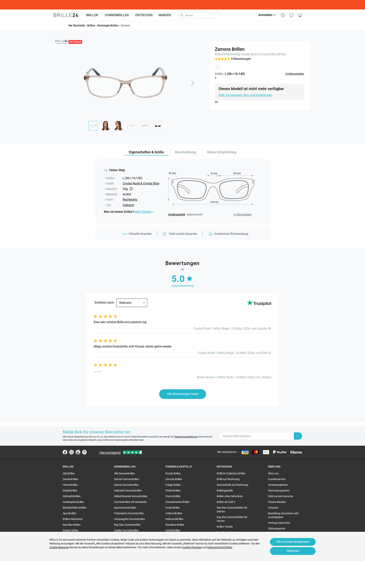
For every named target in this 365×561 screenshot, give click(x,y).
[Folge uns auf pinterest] (84, 452)
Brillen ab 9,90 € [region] (226, 501)
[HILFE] (283, 15)
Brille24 (220, 54)
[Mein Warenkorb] (300, 15)
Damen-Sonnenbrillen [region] (126, 479)
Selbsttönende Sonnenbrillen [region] (131, 496)
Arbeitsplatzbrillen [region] (73, 501)
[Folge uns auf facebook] (65, 452)
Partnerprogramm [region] (279, 490)
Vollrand (128, 205)
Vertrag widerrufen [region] (279, 522)
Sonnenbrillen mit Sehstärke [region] (130, 501)
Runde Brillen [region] (173, 473)
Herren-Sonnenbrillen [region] (126, 484)
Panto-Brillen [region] (173, 496)
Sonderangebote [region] (278, 484)
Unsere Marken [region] (277, 501)
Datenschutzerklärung (186, 436)
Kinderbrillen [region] (70, 490)
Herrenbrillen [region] (70, 484)
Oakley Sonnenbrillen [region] (126, 530)
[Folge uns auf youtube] (78, 452)
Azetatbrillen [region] (172, 530)
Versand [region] (273, 507)
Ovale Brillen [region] (172, 507)
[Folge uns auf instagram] (71, 452)
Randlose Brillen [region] (174, 524)
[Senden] (181, 15)
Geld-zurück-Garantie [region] (280, 496)
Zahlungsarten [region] (276, 528)
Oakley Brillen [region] (71, 530)
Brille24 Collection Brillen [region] (231, 473)
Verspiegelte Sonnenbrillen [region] (129, 519)
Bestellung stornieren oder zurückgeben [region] (283, 515)
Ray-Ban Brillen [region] (72, 524)
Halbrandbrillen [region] (174, 519)
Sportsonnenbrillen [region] (125, 507)
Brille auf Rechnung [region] (228, 479)
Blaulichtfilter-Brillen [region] (74, 507)
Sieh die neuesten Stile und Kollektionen (245, 95)
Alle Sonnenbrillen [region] (124, 473)
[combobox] (199, 15)
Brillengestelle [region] (225, 490)
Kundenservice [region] (276, 479)
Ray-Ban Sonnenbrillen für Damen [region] (232, 509)
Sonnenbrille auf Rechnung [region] (232, 484)
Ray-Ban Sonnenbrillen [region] (127, 524)
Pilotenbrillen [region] (173, 490)
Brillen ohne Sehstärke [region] (230, 496)
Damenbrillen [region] (70, 479)
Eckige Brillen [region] (173, 484)
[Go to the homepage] (66, 15)
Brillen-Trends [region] (225, 526)
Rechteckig (232, 54)
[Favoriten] (291, 15)
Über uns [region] (273, 473)
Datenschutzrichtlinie (219, 547)
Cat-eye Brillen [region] (173, 479)
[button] (192, 83)
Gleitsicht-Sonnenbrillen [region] (128, 490)
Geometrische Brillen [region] (177, 501)
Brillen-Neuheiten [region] (73, 519)
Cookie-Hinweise (192, 547)
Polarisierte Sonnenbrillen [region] (129, 513)
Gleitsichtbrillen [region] (72, 496)
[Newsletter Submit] (298, 436)
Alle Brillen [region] (69, 473)
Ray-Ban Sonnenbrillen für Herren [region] (232, 519)
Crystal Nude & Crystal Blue (259, 54)
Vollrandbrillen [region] (173, 513)
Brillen (282, 54)
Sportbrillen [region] (69, 513)
